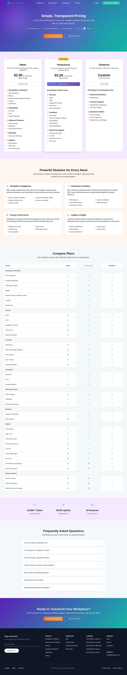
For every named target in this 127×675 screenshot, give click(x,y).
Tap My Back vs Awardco (93, 642)
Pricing (47, 655)
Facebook (21, 668)
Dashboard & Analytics (51, 649)
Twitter (14, 668)
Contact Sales (104, 84)
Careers (109, 642)
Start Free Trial (22, 84)
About (108, 639)
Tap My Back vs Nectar (93, 649)
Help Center (69, 649)
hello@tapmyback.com (113, 655)
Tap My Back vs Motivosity (94, 645)
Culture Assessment (71, 645)
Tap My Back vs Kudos (92, 652)
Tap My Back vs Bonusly (93, 639)
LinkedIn (6, 668)
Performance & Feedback (52, 642)
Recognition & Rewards (52, 639)
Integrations (48, 652)
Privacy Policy (106, 668)
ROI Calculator (70, 642)
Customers (110, 645)
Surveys (47, 645)
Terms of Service (118, 668)
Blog (67, 639)
